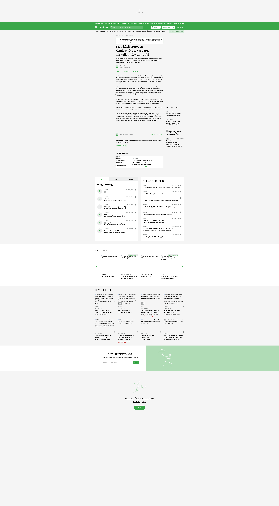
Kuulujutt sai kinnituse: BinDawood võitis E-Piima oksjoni (148, 337)
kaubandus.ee (134, 23)
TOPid (121, 31)
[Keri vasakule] (130, 161)
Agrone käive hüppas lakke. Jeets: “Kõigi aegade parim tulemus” (173, 132)
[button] (117, 362)
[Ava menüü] (102, 23)
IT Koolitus (164, 274)
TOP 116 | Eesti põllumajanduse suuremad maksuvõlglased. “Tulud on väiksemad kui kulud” (150, 312)
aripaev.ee (107, 23)
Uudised (106, 189)
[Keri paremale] (162, 161)
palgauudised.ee (177, 23)
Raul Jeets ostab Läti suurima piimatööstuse (120, 192)
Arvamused (110, 31)
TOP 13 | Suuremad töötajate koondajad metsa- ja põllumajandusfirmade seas (172, 312)
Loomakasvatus (120, 145)
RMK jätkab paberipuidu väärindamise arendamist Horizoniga (161, 187)
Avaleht (97, 31)
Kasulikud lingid (157, 31)
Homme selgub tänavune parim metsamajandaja (157, 214)
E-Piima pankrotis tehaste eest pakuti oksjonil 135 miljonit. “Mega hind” (126, 337)
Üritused (149, 31)
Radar (164, 31)
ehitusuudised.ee (151, 23)
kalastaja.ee (169, 23)
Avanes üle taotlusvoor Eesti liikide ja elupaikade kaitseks (160, 200)
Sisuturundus (127, 31)
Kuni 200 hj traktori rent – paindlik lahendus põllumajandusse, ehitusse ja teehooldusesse (173, 337)
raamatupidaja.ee (142, 23)
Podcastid (138, 31)
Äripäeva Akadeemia (126, 274)
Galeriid (116, 31)
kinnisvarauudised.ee (160, 23)
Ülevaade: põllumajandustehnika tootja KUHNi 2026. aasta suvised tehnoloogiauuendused (142, 162)
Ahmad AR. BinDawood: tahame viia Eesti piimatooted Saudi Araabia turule (174, 123)
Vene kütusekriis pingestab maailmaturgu (155, 194)
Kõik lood (102, 31)
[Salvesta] (135, 190)
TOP (142, 306)
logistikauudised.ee (125, 23)
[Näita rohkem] (183, 23)
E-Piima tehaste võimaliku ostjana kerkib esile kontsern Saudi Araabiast (103, 337)
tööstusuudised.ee (115, 23)
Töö (133, 31)
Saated (106, 220)
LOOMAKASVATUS (120, 35)
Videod (144, 31)
